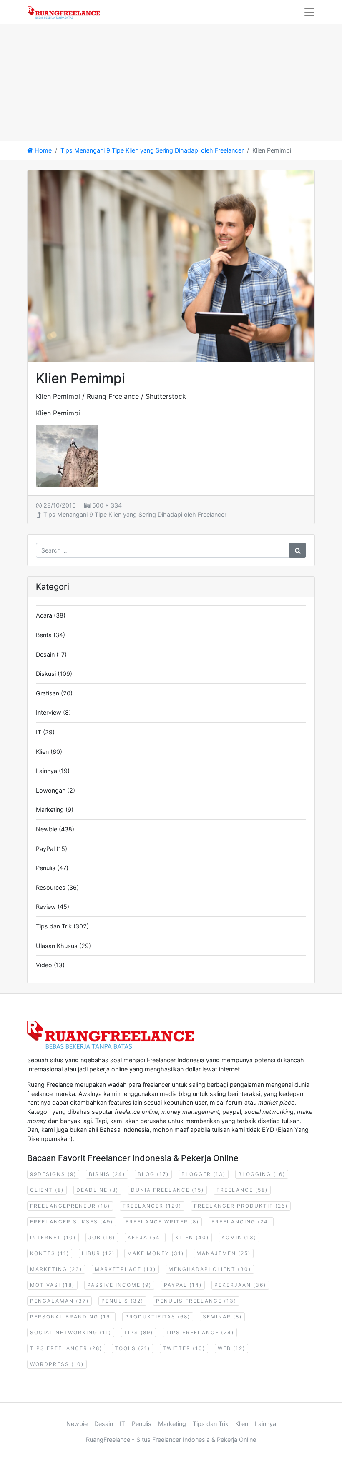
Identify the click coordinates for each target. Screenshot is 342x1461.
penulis (122, 1301)
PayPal (45, 848)
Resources (50, 887)
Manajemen (223, 1253)
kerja (145, 1237)
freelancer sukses (71, 1221)
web (231, 1348)
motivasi (52, 1285)
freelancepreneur (70, 1206)
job (101, 1237)
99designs (53, 1174)
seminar (222, 1316)
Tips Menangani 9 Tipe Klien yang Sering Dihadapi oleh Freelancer (134, 514)
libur (98, 1253)
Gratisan (47, 693)
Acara (44, 615)
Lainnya (46, 770)
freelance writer (162, 1221)
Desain (45, 654)
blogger (203, 1174)
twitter (184, 1348)
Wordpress (57, 1364)
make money (155, 1253)
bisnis (107, 1174)
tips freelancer (66, 1348)
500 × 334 (107, 505)
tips (138, 1332)
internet (53, 1237)
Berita (44, 634)
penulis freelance (196, 1301)
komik (238, 1237)
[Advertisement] (171, 82)
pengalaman (59, 1301)
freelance (242, 1190)
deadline (97, 1190)
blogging (261, 1174)
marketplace (125, 1269)
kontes (49, 1253)
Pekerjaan (240, 1285)
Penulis (45, 867)
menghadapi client (209, 1269)
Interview (48, 712)
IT (38, 732)
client (47, 1190)
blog (153, 1174)
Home (42, 150)
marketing (56, 1269)
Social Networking (70, 1332)
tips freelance (200, 1332)
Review (46, 906)
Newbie (46, 829)
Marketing (50, 809)
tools (132, 1348)
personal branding (71, 1316)
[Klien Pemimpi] (171, 266)
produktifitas (157, 1316)
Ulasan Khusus (57, 945)
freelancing (241, 1221)
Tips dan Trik (54, 926)
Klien (42, 751)
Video (44, 964)
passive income (119, 1285)
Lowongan (50, 790)
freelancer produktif (241, 1206)
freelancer (152, 1206)
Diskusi (46, 673)
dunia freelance (167, 1190)
